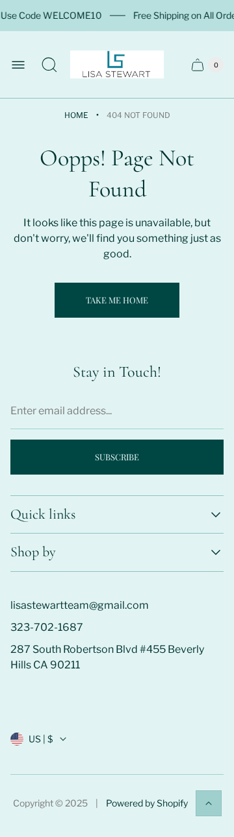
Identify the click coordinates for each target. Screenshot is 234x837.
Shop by (33, 552)
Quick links (42, 514)
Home (76, 115)
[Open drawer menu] (18, 65)
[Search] (49, 65)
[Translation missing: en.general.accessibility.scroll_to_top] (209, 803)
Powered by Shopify (147, 802)
